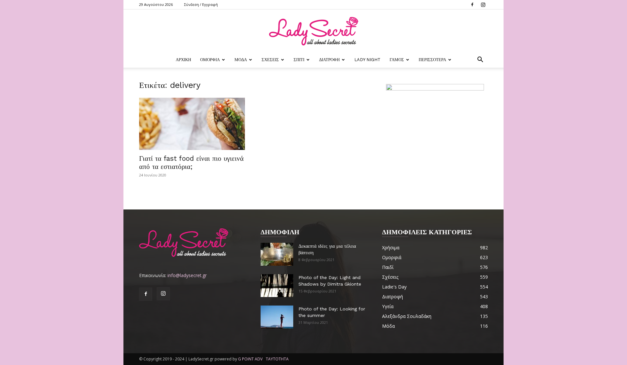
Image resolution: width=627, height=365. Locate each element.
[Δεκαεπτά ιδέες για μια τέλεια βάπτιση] (277, 254)
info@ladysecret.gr (187, 275)
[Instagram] (483, 4)
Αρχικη (183, 59)
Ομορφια (210, 59)
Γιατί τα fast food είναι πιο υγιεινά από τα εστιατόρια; (191, 162)
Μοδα (240, 59)
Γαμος (397, 59)
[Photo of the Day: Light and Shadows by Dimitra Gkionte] (277, 285)
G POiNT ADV (250, 359)
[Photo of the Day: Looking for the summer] (277, 317)
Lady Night (367, 59)
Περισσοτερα (432, 59)
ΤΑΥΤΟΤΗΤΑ (277, 359)
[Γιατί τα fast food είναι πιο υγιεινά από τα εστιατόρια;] (192, 124)
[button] (480, 60)
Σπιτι (299, 59)
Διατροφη (329, 59)
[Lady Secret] (313, 31)
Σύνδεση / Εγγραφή (201, 4)
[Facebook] (472, 4)
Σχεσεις (270, 59)
